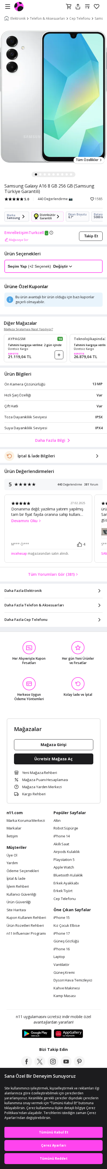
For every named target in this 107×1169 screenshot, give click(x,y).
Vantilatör (61, 965)
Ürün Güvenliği (19, 902)
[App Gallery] (68, 1034)
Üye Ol (12, 855)
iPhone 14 (62, 836)
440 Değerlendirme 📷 (55, 199)
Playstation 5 (64, 860)
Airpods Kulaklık (67, 852)
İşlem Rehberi (18, 886)
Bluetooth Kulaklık (68, 875)
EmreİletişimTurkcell (24, 232)
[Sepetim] (68, 7)
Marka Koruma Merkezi (26, 821)
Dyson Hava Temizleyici (73, 980)
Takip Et (91, 236)
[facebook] (26, 1065)
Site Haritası (16, 910)
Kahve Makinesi (67, 988)
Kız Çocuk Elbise (67, 925)
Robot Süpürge (66, 828)
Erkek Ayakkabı (66, 883)
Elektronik (18, 18)
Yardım (12, 863)
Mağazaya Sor (19, 240)
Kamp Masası (65, 996)
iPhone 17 (62, 933)
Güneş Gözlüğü (66, 941)
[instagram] (52, 1065)
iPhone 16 (62, 949)
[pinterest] (79, 1065)
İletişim (12, 836)
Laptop (59, 957)
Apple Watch (64, 867)
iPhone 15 (62, 918)
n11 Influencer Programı (26, 933)
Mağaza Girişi (53, 744)
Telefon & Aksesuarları (47, 18)
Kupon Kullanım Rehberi (26, 918)
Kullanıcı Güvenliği (21, 894)
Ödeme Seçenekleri (23, 871)
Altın (57, 821)
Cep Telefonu (79, 18)
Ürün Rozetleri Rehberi (25, 925)
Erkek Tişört (63, 891)
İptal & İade (16, 878)
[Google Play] (37, 1034)
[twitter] (39, 1065)
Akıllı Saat (61, 844)
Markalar (14, 828)
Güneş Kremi (64, 973)
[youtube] (66, 1065)
